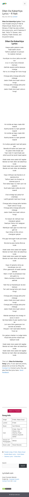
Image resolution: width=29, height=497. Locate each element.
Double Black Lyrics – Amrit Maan (14, 454)
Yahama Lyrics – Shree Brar (12, 456)
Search (4, 463)
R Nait (15, 452)
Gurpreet (12, 479)
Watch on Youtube (14, 411)
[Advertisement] (14, 109)
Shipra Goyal (21, 452)
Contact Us (6, 368)
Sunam (17, 479)
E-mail (14, 481)
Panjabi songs (8, 452)
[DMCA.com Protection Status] (6, 489)
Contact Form (6, 481)
